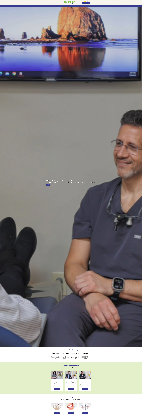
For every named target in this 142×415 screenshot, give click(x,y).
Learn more (57, 413)
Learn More (48, 184)
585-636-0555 (54, 2)
